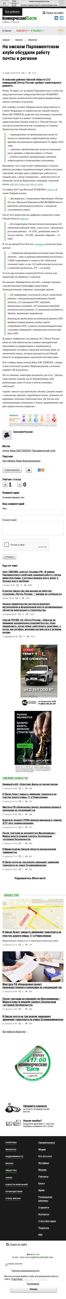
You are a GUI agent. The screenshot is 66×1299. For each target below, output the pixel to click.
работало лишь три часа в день (26, 184)
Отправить (9, 557)
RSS (40, 1234)
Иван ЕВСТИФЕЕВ (20, 450)
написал (51, 189)
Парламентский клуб (43, 450)
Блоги (41, 1183)
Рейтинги (43, 1176)
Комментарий (9, 520)
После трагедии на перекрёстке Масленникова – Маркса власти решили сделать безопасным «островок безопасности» (29, 836)
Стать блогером (47, 1221)
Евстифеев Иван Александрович (21, 460)
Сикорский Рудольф (23, 431)
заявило (24, 218)
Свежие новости (15, 778)
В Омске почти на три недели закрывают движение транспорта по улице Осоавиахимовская (30, 864)
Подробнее (16, 1279)
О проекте (43, 1207)
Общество (11, 895)
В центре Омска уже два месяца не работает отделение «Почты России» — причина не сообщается (32, 592)
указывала (39, 244)
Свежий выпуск (46, 1142)
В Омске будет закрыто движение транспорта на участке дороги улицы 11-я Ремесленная (29, 796)
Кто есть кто (45, 1156)
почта (5, 450)
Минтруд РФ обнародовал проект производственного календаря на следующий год (31, 809)
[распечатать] (28, 471)
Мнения (42, 1170)
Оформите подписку (35, 1106)
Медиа (42, 1149)
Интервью (43, 1163)
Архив (41, 1190)
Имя (4, 508)
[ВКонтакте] (39, 470)
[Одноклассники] (42, 470)
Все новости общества (13, 1031)
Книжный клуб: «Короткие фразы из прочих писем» (30, 784)
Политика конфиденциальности (25, 1271)
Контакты (43, 1214)
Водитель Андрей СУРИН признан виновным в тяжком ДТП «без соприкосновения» (32, 822)
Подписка (43, 1228)
